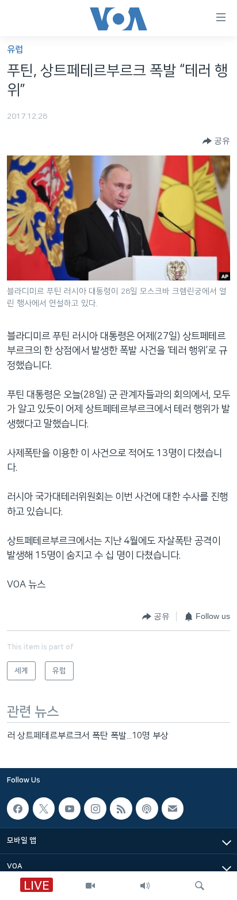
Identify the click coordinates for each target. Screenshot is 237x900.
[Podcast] (147, 808)
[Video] (90, 885)
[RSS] (121, 808)
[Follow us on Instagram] (95, 808)
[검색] (199, 885)
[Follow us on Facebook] (18, 808)
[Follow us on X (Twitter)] (44, 808)
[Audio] (145, 885)
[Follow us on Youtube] (70, 808)
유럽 (15, 49)
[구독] (173, 808)
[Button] (216, 141)
